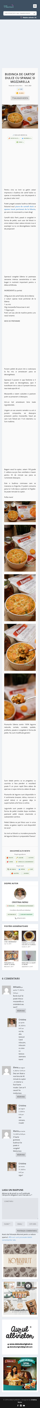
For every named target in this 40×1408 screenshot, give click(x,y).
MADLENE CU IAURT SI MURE (29, 964)
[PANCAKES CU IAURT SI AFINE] (11, 956)
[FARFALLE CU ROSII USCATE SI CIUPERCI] (29, 936)
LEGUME (19, 858)
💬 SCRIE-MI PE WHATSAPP (25, 914)
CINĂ (30, 869)
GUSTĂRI (15, 873)
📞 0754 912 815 (20, 918)
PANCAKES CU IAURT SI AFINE (9, 964)
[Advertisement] (20, 44)
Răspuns (21, 1011)
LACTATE (30, 858)
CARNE (10, 862)
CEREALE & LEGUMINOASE (24, 862)
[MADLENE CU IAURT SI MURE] (29, 956)
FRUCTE (9, 858)
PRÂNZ (22, 869)
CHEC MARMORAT (10, 942)
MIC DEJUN (11, 869)
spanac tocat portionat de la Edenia (19, 209)
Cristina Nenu (19, 85)
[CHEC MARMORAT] (11, 935)
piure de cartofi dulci (24, 206)
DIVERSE (25, 873)
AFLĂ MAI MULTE (12, 914)
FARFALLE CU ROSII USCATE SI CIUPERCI (29, 944)
